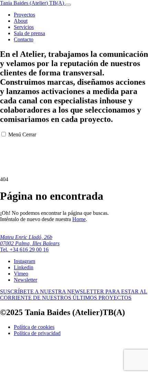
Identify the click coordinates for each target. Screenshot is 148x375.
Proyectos (24, 15)
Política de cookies (34, 327)
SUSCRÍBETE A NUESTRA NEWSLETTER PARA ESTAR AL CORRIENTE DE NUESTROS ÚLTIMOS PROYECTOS (73, 295)
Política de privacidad (37, 333)
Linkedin (23, 267)
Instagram (24, 261)
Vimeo (21, 274)
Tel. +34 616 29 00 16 (24, 249)
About (21, 21)
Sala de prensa (29, 33)
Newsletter (25, 280)
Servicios (24, 27)
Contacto (23, 39)
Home (79, 219)
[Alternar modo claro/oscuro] (68, 5)
